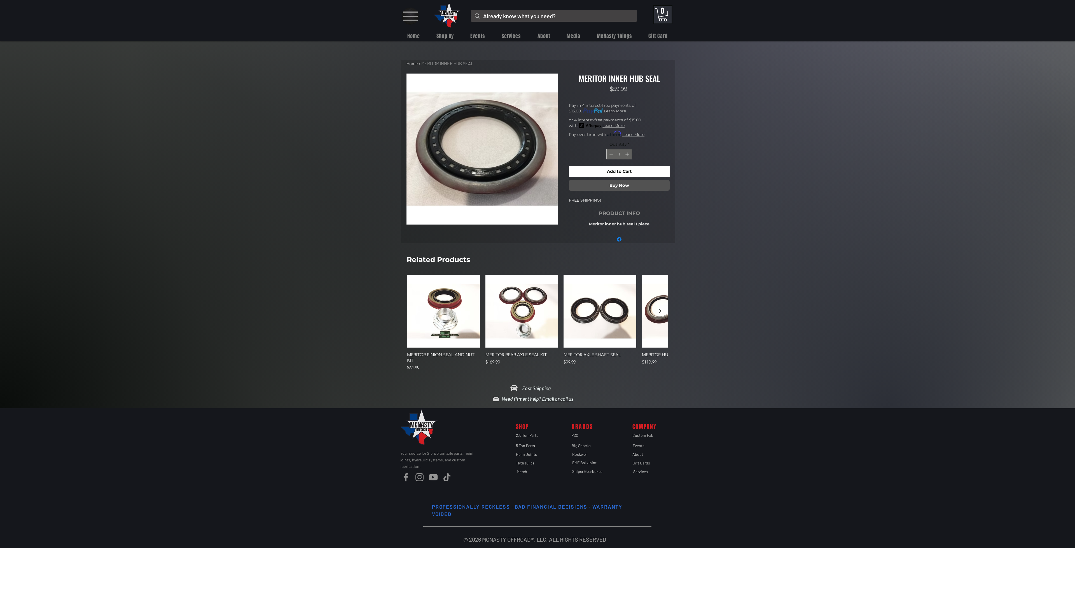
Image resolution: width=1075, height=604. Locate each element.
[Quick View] (443, 311)
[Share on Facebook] (619, 239)
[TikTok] (446, 477)
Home (412, 63)
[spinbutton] (619, 154)
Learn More (615, 111)
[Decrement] (610, 154)
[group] (537, 326)
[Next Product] (660, 311)
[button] (662, 14)
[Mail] (496, 399)
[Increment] (627, 154)
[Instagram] (419, 477)
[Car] (514, 388)
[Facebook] (405, 477)
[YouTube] (433, 477)
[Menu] (410, 16)
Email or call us (557, 399)
